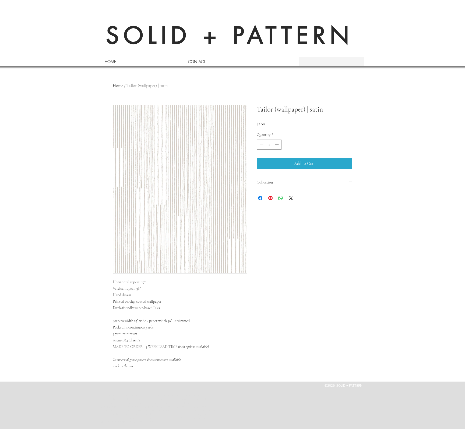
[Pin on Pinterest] (270, 198)
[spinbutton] (269, 144)
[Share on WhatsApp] (280, 198)
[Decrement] (261, 144)
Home (118, 85)
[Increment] (277, 144)
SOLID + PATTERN (230, 35)
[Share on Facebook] (260, 198)
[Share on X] (291, 198)
